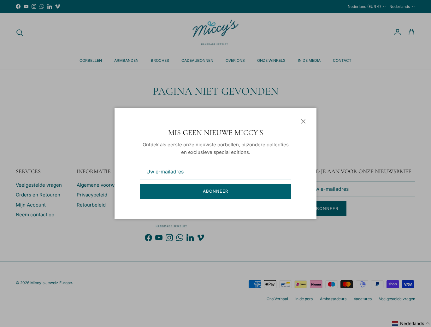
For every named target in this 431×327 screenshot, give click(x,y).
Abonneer (215, 191)
